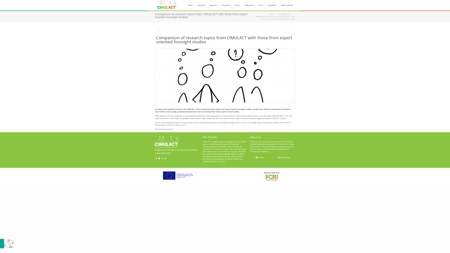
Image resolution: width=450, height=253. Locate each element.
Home (271, 14)
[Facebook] (156, 158)
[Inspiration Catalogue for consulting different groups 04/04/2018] (6, 243)
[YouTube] (162, 158)
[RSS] (165, 158)
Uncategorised (284, 14)
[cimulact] (166, 5)
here (171, 129)
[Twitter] (159, 158)
